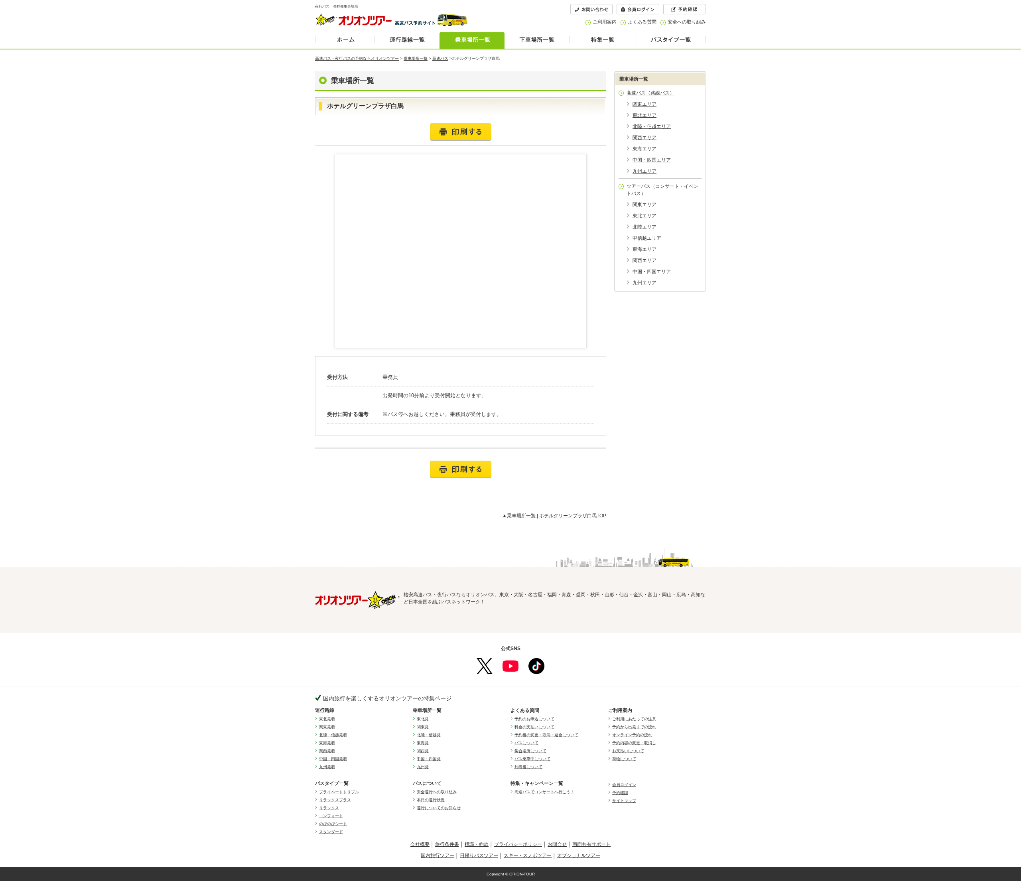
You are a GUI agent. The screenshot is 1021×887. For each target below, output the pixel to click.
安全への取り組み (687, 22)
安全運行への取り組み (437, 792)
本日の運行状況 (431, 800)
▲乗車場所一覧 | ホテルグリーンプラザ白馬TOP (554, 515)
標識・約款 (477, 844)
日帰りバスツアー (479, 855)
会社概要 (420, 844)
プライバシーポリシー (518, 844)
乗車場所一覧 (416, 58)
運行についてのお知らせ (439, 808)
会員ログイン (624, 785)
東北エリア (644, 115)
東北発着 (327, 719)
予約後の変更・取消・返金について (546, 735)
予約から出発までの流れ (634, 727)
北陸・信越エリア (652, 126)
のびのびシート (333, 824)
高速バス (440, 58)
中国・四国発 (429, 759)
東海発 (423, 743)
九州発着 (327, 767)
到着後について (528, 767)
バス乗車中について (532, 759)
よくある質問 (642, 22)
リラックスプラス (335, 800)
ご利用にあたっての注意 (634, 719)
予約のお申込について (534, 719)
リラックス (329, 808)
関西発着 (327, 751)
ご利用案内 (605, 22)
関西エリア (644, 137)
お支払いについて (628, 751)
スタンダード (331, 832)
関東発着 (327, 727)
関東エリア (644, 104)
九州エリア (644, 171)
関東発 (423, 727)
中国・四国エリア (652, 160)
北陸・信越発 (429, 735)
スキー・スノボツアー (528, 855)
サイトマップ (624, 800)
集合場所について (530, 751)
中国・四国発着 (333, 759)
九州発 (423, 767)
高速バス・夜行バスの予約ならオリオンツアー (357, 58)
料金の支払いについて (534, 727)
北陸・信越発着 (333, 735)
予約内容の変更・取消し (634, 743)
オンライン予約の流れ (632, 735)
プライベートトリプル (339, 792)
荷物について (624, 759)
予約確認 (620, 792)
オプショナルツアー (578, 855)
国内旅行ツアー (437, 855)
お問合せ (557, 844)
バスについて (526, 743)
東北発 (423, 719)
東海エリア (644, 149)
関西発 (423, 751)
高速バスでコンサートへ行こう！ (544, 792)
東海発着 (327, 743)
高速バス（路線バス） (650, 93)
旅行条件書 (447, 844)
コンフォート (331, 816)
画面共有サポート (591, 844)
